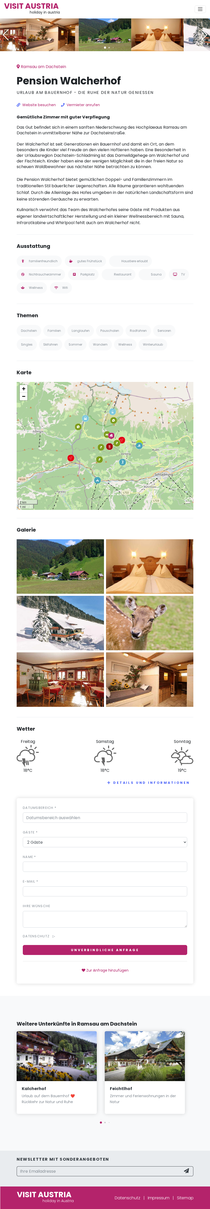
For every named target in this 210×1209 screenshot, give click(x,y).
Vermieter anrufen (83, 104)
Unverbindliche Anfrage (105, 950)
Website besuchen (39, 104)
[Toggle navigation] (200, 9)
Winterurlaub (153, 344)
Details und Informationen (151, 783)
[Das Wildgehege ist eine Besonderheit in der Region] (149, 623)
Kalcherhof (34, 1089)
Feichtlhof (121, 1089)
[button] (105, 48)
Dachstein (29, 330)
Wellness (125, 344)
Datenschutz (127, 1198)
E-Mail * (30, 881)
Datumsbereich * (39, 808)
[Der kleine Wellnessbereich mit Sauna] (52, 34)
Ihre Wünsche (36, 906)
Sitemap (185, 1198)
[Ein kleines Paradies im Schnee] (60, 623)
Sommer (75, 344)
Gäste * (30, 832)
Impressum (159, 1198)
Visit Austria (31, 6)
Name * (29, 857)
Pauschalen (109, 330)
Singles (27, 344)
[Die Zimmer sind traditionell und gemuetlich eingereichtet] (157, 34)
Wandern (100, 344)
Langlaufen (81, 330)
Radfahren (138, 330)
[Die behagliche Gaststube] (60, 679)
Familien (54, 330)
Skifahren (50, 344)
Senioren (164, 330)
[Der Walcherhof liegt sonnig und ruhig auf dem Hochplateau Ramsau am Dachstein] (105, 34)
